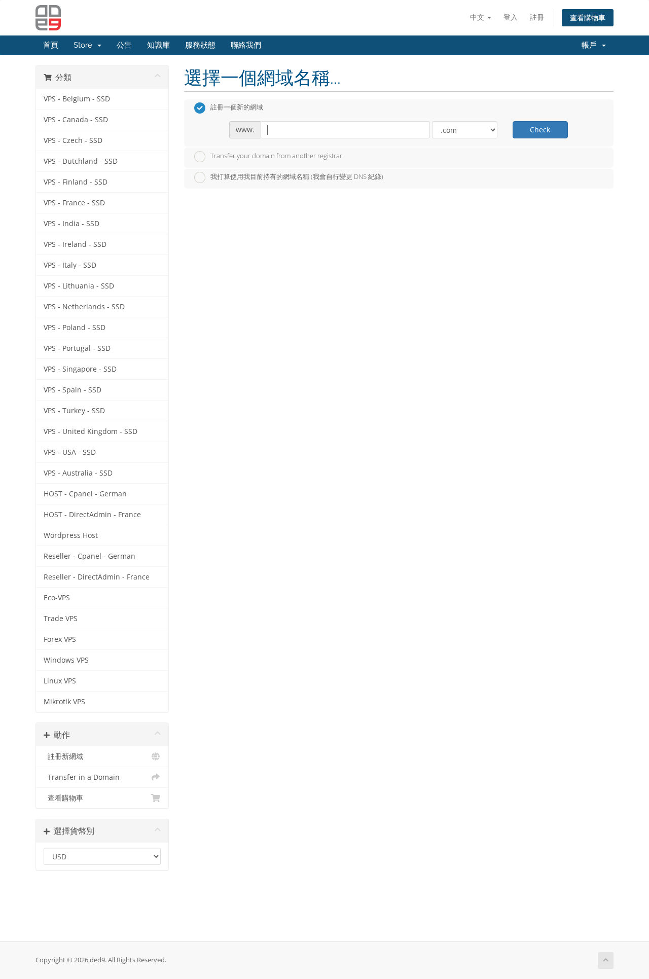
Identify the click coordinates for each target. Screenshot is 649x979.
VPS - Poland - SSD (74, 327)
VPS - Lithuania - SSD (79, 286)
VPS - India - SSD (71, 223)
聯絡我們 (246, 45)
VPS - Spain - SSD (72, 389)
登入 (510, 17)
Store (85, 45)
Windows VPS (66, 660)
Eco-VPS (57, 597)
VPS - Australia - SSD (78, 473)
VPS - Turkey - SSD (74, 410)
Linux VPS (60, 680)
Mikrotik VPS (64, 701)
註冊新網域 (63, 756)
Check (540, 129)
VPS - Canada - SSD (76, 119)
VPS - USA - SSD (70, 452)
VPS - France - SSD (74, 202)
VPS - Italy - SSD (70, 265)
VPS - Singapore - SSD (80, 369)
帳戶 (591, 45)
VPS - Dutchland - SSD (81, 161)
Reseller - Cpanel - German (89, 556)
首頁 (50, 45)
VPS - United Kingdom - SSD (90, 431)
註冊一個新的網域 (236, 107)
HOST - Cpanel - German (85, 493)
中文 (478, 17)
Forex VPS (60, 639)
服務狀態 (200, 45)
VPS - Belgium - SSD (77, 98)
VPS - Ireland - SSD (75, 244)
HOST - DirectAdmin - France (92, 514)
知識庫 (158, 45)
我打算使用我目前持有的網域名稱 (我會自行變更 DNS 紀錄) (296, 177)
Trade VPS (61, 618)
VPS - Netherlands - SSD (84, 306)
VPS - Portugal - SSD (77, 348)
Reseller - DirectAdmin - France (97, 577)
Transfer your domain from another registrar (276, 155)
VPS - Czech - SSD (73, 140)
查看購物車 (587, 17)
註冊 (537, 17)
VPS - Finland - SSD (75, 182)
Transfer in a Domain (82, 777)
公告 (124, 45)
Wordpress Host (71, 535)
